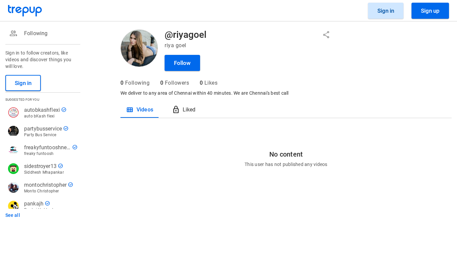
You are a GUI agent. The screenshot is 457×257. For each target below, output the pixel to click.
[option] (41, 33)
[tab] (139, 110)
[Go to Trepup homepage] (25, 10)
